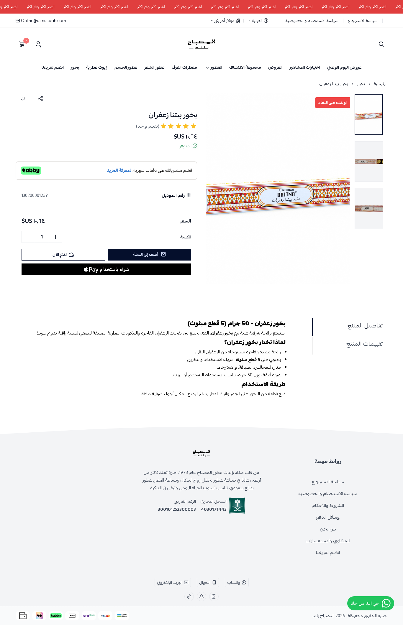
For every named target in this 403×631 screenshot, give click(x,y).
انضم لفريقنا (328, 552)
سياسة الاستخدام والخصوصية (312, 21)
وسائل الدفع (328, 517)
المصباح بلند (323, 616)
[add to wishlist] (23, 98)
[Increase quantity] (55, 237)
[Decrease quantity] (28, 237)
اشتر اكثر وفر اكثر (380, 7)
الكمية (185, 237)
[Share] (40, 98)
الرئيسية (380, 84)
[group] (278, 188)
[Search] (380, 44)
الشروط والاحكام (328, 505)
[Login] (38, 44)
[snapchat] (201, 596)
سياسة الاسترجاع (363, 21)
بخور (361, 84)
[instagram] (214, 596)
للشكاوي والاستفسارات (327, 540)
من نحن (328, 529)
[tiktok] (189, 596)
